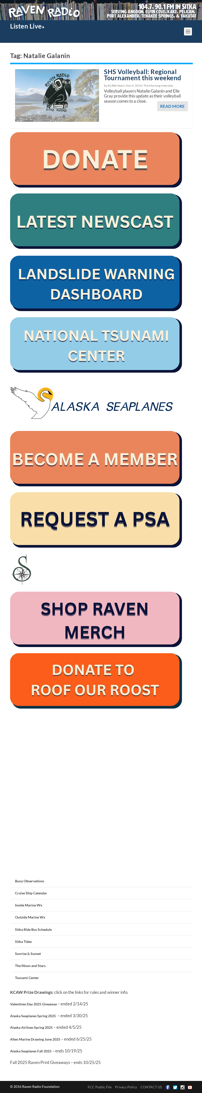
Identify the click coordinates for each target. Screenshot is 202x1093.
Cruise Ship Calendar (31, 893)
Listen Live (26, 26)
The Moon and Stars (30, 966)
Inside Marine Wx (28, 905)
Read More (172, 106)
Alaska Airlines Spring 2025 (31, 1027)
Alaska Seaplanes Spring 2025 (33, 1016)
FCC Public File (100, 1087)
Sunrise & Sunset (28, 953)
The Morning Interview (158, 85)
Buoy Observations (29, 881)
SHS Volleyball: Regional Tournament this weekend (142, 75)
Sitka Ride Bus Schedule (33, 929)
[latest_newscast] (96, 247)
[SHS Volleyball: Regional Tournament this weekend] (57, 95)
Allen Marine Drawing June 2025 (35, 1039)
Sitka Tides (23, 941)
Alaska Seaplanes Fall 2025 (30, 1051)
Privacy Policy (126, 1087)
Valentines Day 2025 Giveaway (33, 1004)
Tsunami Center (27, 978)
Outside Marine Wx (30, 917)
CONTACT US (151, 1087)
